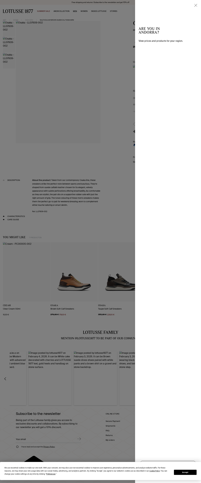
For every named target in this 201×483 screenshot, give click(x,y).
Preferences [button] (50, 474)
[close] (195, 5)
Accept (185, 472)
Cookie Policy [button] (154, 471)
